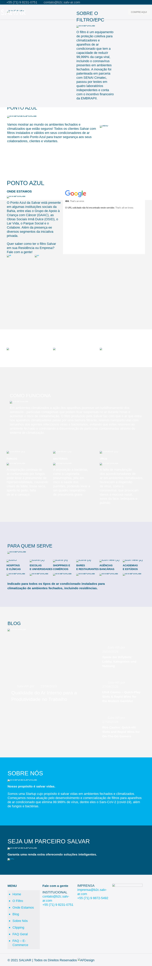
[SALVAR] (13, 12)
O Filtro (17, 901)
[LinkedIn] (145, 2)
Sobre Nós (20, 921)
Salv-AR (23, 686)
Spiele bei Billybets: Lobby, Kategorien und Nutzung (119, 661)
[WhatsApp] (132, 2)
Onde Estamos (23, 907)
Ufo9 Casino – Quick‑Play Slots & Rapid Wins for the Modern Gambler (121, 696)
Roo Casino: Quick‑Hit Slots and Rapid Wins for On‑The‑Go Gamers (121, 732)
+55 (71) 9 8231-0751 (21, 2)
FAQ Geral (20, 934)
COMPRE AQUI (139, 12)
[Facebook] (136, 2)
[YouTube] (140, 2)
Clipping (18, 927)
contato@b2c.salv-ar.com (62, 2)
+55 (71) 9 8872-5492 (92, 898)
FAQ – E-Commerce (20, 943)
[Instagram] (149, 2)
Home (16, 894)
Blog (15, 914)
